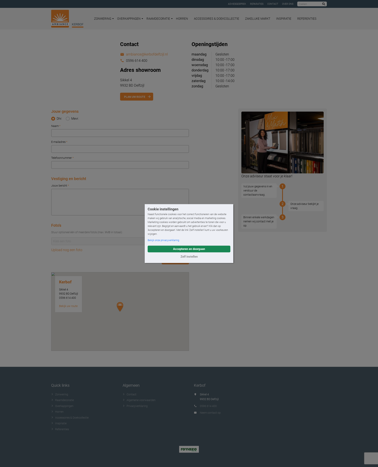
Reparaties (256, 4)
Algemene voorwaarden (141, 400)
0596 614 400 (208, 406)
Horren (182, 18)
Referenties (306, 18)
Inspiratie (283, 18)
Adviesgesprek (237, 4)
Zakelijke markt (257, 18)
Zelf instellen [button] (189, 256)
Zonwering (102, 18)
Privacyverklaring (137, 406)
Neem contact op (210, 412)
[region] (120, 311)
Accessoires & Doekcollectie (216, 18)
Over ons (287, 4)
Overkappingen (129, 18)
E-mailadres (59, 141)
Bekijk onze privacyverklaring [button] (163, 240)
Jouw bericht (60, 185)
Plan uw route (134, 96)
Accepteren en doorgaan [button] (189, 249)
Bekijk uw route (68, 306)
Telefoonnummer (62, 157)
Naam (55, 126)
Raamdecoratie (158, 18)
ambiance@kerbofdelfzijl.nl (147, 54)
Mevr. (75, 118)
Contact (272, 4)
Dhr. (59, 118)
